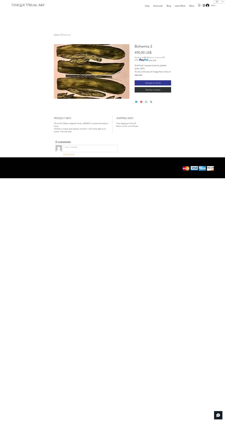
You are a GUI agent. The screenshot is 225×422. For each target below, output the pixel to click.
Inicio (56, 35)
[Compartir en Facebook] (136, 101)
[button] (180, 6)
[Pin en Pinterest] (141, 101)
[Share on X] (151, 101)
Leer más (152, 60)
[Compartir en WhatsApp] (146, 101)
